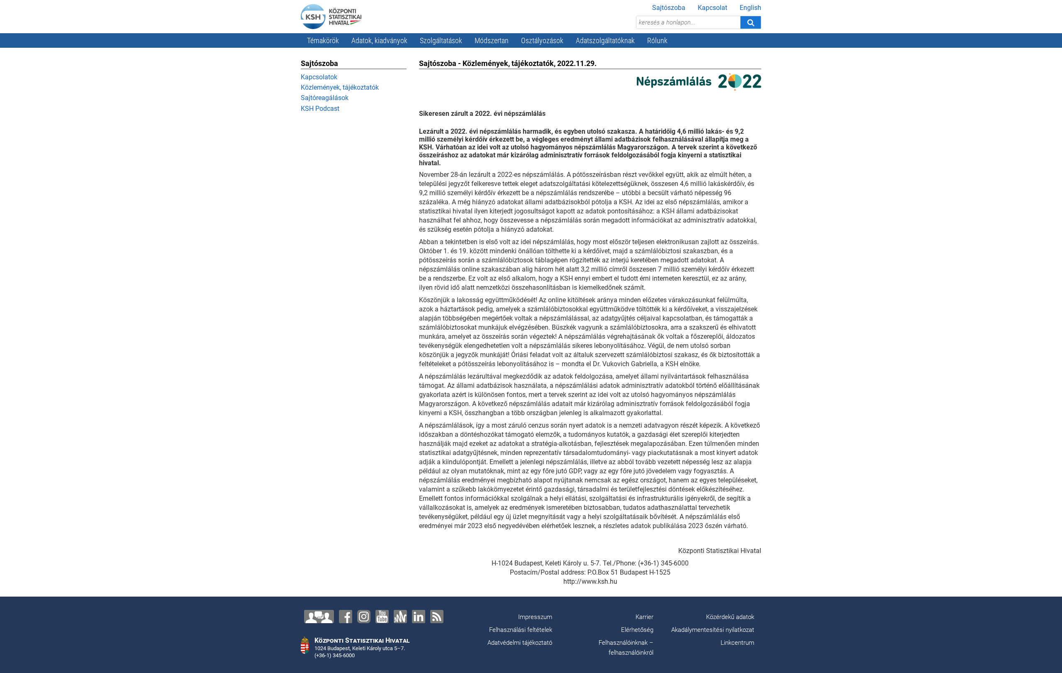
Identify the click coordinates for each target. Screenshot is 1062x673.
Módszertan (492, 40)
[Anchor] (400, 616)
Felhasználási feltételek (520, 630)
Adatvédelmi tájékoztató (519, 642)
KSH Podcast (320, 109)
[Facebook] (345, 616)
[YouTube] (382, 616)
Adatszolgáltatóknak (605, 40)
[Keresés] (750, 22)
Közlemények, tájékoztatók (340, 87)
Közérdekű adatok (730, 617)
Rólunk (657, 40)
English (750, 8)
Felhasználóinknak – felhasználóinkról (626, 647)
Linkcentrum (737, 642)
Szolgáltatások (441, 40)
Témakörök (323, 40)
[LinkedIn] (418, 616)
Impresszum (535, 617)
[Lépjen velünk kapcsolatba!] (319, 616)
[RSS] (436, 616)
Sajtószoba (668, 8)
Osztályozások (542, 40)
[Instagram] (363, 616)
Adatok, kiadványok (379, 40)
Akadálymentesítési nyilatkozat (712, 630)
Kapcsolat (712, 8)
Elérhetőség (637, 630)
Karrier (644, 617)
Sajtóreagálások (324, 98)
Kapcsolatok (319, 77)
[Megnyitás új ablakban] (699, 81)
